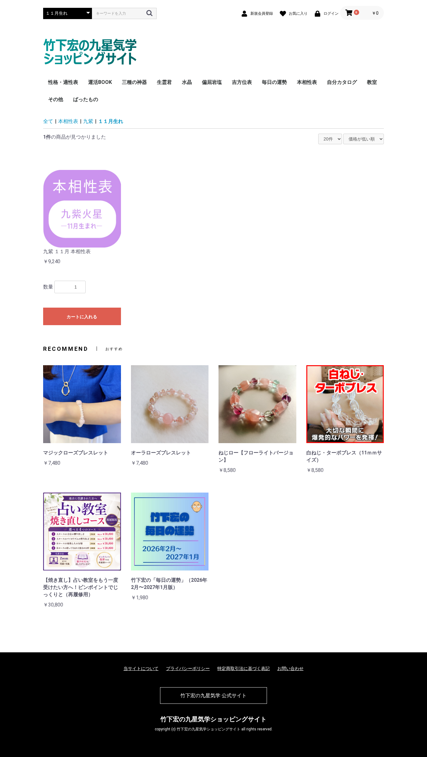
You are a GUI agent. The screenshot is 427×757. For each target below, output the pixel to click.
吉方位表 (242, 82)
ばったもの (85, 99)
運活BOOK (100, 82)
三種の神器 (134, 82)
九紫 (88, 121)
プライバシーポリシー (188, 668)
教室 (372, 82)
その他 (55, 99)
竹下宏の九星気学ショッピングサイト (213, 719)
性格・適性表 (63, 82)
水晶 (187, 82)
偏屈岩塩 (212, 82)
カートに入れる (82, 316)
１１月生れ (110, 121)
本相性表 (307, 82)
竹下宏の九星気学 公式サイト (213, 695)
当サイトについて (140, 668)
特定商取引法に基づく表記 (243, 668)
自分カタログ (342, 82)
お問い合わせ (290, 668)
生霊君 (164, 82)
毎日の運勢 (274, 82)
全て (48, 121)
